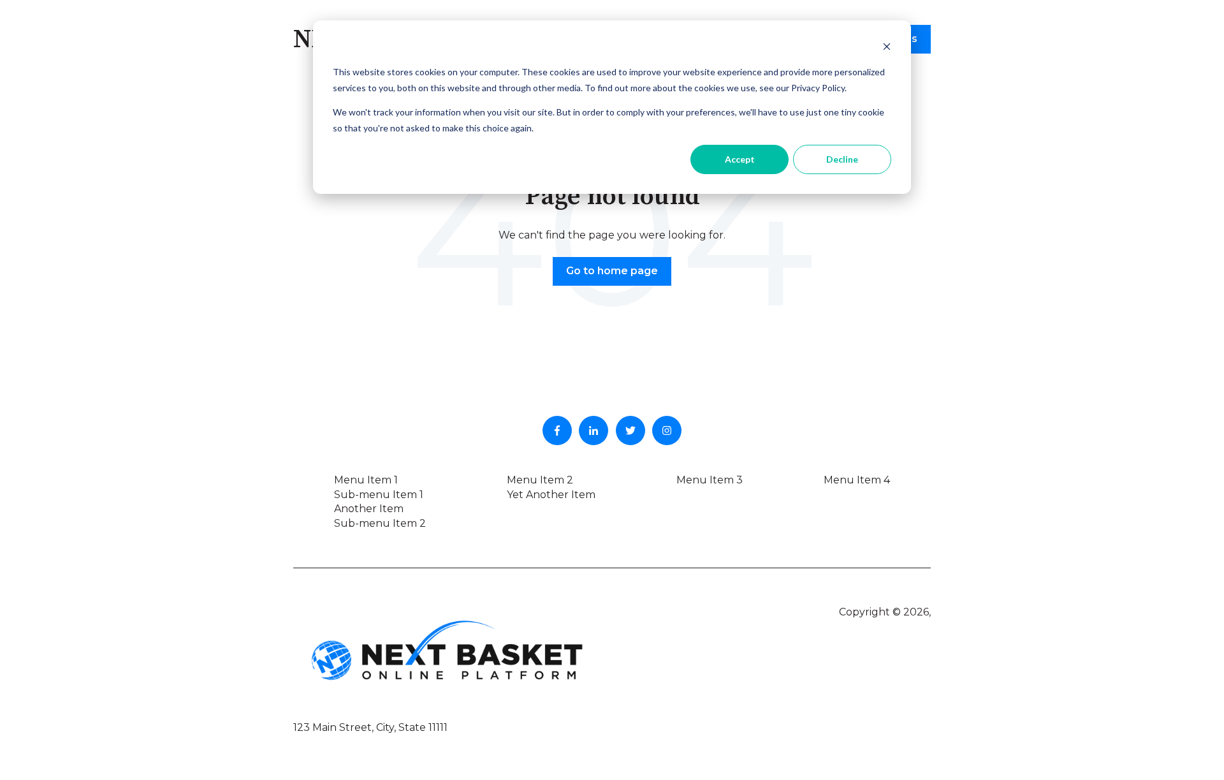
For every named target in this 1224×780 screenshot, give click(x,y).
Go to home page (612, 271)
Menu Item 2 (540, 480)
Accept (740, 159)
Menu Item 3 (709, 480)
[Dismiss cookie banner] (886, 48)
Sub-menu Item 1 (378, 495)
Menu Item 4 (857, 480)
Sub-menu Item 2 (380, 523)
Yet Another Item (551, 495)
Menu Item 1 (366, 480)
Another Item (369, 509)
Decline (842, 159)
